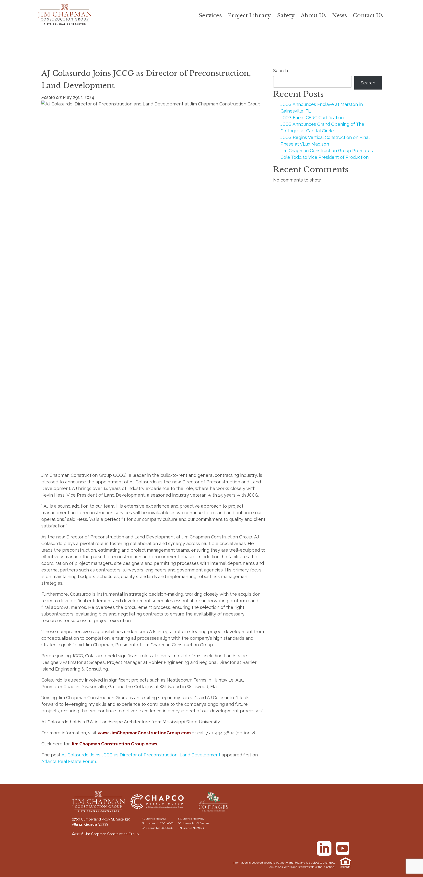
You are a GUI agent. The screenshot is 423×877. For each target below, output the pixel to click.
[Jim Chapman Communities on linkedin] (324, 848)
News (339, 15)
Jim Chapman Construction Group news (114, 743)
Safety (286, 15)
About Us (313, 15)
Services (210, 15)
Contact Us (368, 15)
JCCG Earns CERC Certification (312, 117)
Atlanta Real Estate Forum (68, 761)
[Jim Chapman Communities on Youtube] (342, 848)
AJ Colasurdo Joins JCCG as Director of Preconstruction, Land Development (140, 754)
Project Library (249, 15)
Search (280, 70)
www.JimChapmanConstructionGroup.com (144, 732)
